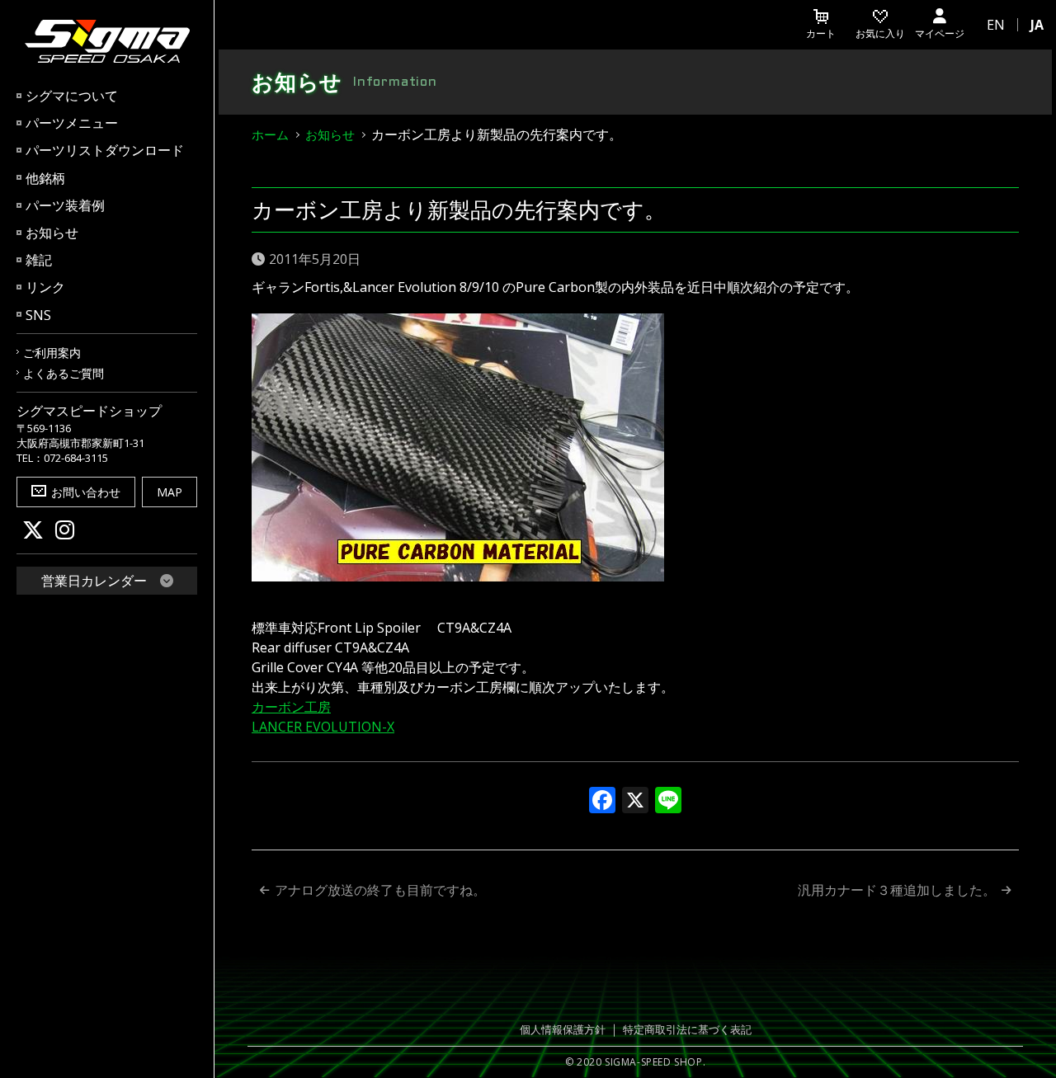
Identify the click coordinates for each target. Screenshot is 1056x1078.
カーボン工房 (291, 707)
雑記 (39, 260)
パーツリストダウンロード (105, 150)
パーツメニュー (72, 123)
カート (821, 33)
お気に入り (880, 33)
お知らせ (52, 233)
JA (1037, 25)
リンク (45, 287)
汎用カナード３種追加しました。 (897, 890)
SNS (38, 315)
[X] (635, 802)
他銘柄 (45, 178)
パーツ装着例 (65, 205)
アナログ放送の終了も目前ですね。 (380, 890)
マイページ (939, 33)
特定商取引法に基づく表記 (687, 1029)
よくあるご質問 (63, 373)
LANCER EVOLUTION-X (323, 727)
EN (996, 25)
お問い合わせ (85, 492)
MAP (169, 492)
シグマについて (72, 96)
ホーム (270, 134)
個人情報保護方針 (563, 1029)
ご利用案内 (52, 352)
